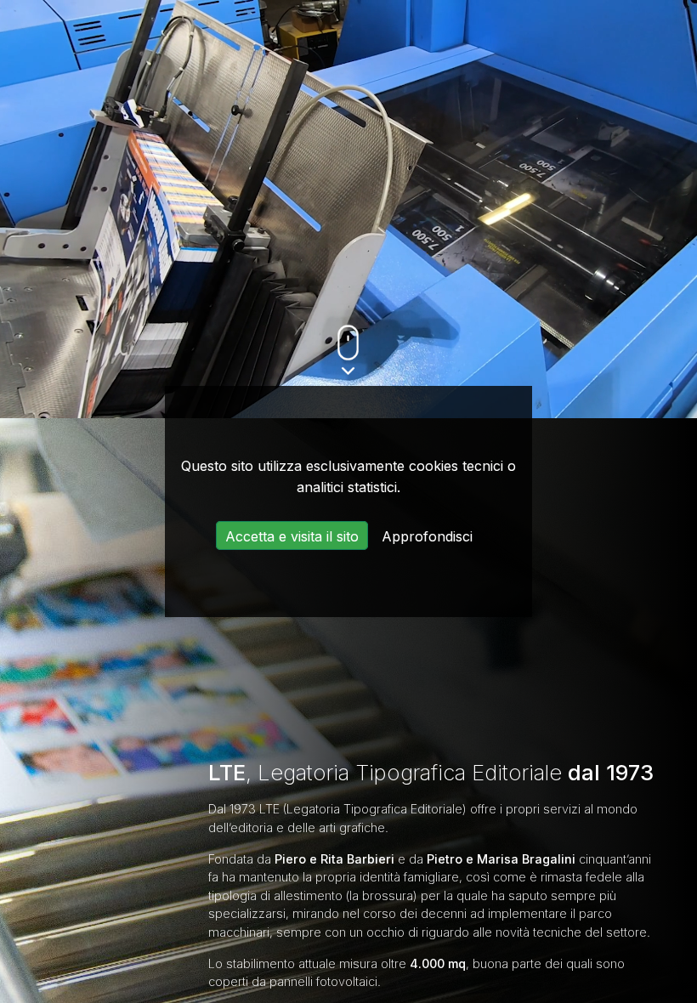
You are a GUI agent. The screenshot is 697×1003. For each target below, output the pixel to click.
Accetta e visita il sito (292, 536)
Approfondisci (427, 536)
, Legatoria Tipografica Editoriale (431, 772)
